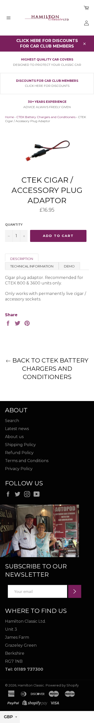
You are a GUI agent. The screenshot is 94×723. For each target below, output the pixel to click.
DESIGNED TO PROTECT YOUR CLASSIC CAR (47, 65)
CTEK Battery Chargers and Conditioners (45, 117)
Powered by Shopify (62, 685)
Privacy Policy (19, 468)
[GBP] (10, 717)
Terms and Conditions (26, 460)
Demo (69, 266)
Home (9, 117)
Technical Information (31, 266)
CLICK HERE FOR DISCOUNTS (47, 86)
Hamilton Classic (31, 685)
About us (14, 436)
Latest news (17, 428)
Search (12, 420)
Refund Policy (19, 452)
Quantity (14, 224)
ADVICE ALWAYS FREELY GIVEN (47, 107)
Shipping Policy (20, 444)
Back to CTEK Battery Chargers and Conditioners (49, 369)
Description (21, 259)
